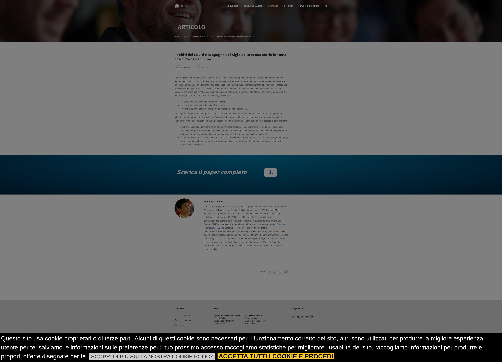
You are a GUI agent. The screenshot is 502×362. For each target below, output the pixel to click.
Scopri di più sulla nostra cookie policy (152, 357)
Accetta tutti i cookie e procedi (276, 356)
